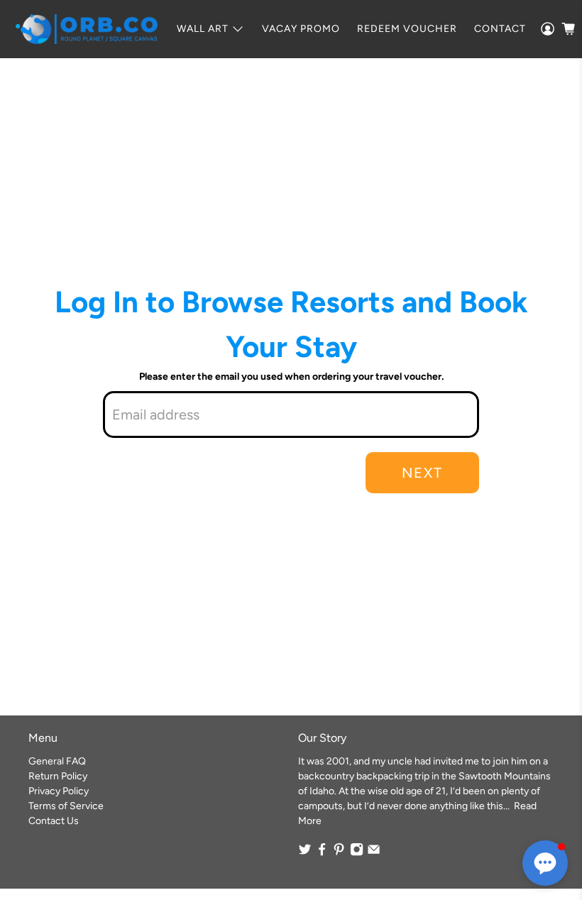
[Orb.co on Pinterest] (339, 853)
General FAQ (57, 761)
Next (422, 472)
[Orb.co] (87, 29)
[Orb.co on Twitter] (305, 853)
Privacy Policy (58, 791)
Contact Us (53, 821)
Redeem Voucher (407, 29)
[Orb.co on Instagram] (356, 853)
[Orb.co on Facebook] (322, 853)
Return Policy (57, 776)
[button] (545, 863)
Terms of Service (66, 806)
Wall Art (203, 29)
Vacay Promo (301, 29)
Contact (500, 29)
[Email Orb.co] (373, 853)
